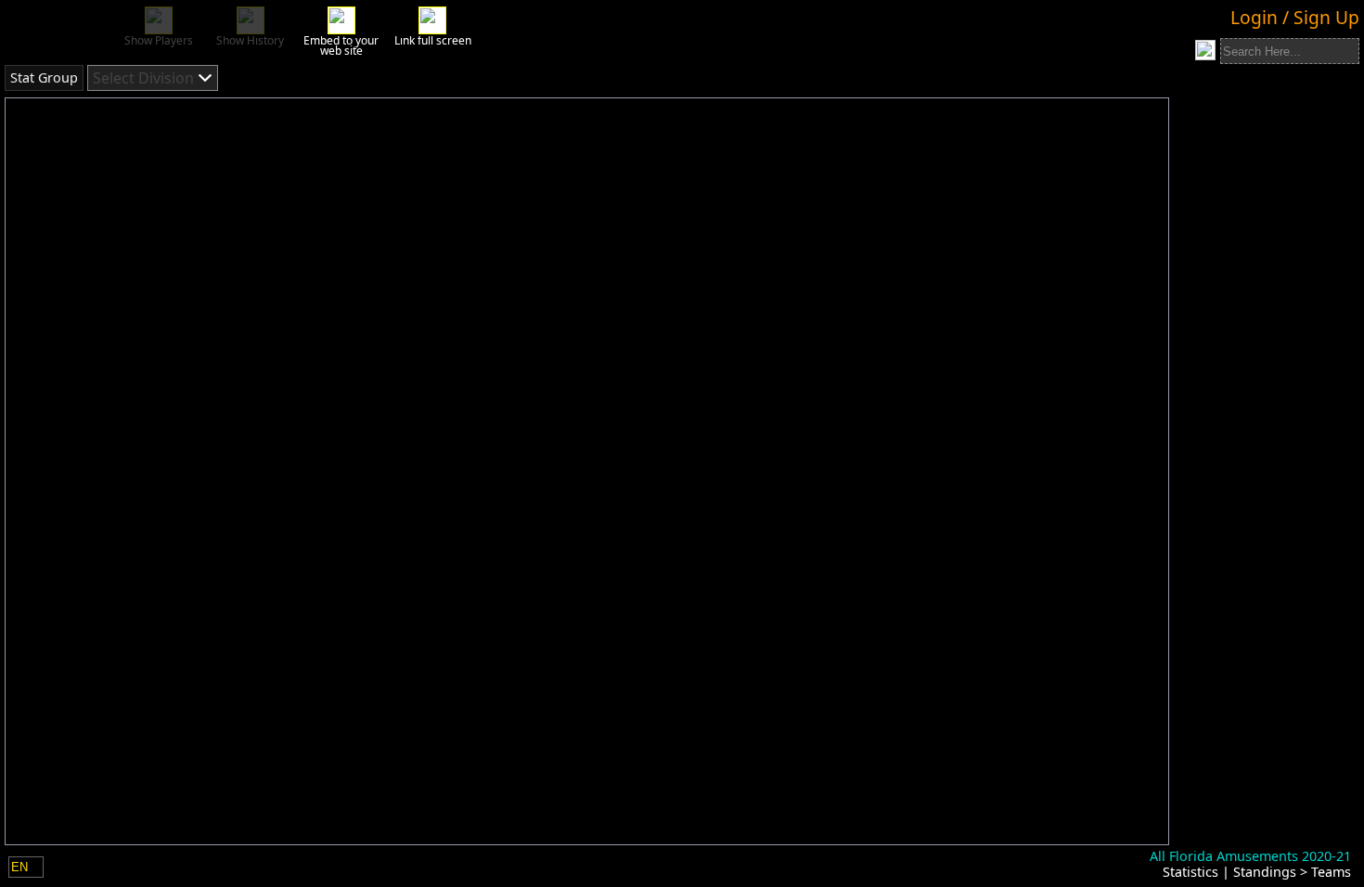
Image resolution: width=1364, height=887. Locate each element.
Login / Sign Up (1294, 17)
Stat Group (44, 77)
